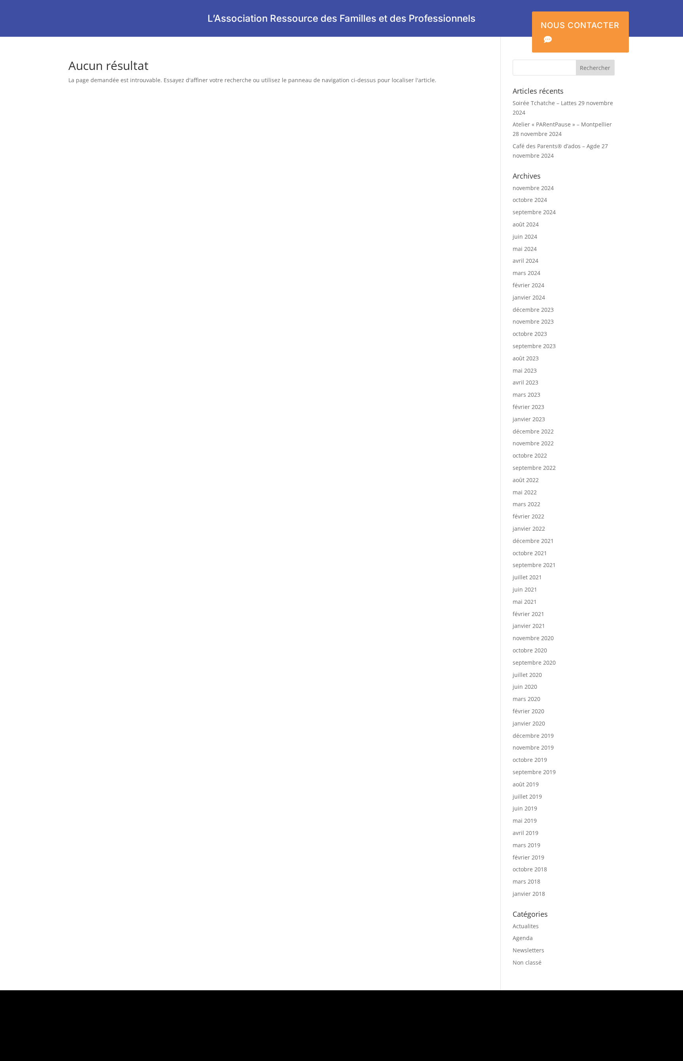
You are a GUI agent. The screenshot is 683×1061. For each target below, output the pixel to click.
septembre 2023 (534, 346)
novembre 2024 (533, 188)
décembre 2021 (533, 541)
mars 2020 (526, 699)
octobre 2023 (530, 333)
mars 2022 (526, 504)
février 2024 (528, 285)
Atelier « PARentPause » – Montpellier (562, 124)
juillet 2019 (527, 796)
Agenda (523, 938)
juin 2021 (525, 589)
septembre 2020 (534, 662)
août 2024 (526, 224)
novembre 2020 (533, 638)
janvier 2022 (529, 528)
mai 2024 (525, 249)
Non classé (527, 962)
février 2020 (528, 711)
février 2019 (528, 857)
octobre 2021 (530, 553)
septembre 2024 (534, 212)
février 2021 (528, 614)
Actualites (526, 926)
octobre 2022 (530, 455)
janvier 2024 (529, 297)
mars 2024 (526, 273)
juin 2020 (525, 686)
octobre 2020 (530, 650)
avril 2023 (525, 382)
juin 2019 (525, 808)
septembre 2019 (534, 772)
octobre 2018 (530, 869)
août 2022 (526, 480)
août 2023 (526, 358)
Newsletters (528, 950)
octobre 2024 (530, 200)
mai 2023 (525, 370)
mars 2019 (526, 845)
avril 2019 (525, 833)
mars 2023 (526, 394)
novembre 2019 (533, 747)
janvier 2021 (529, 625)
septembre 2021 (534, 565)
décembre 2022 (533, 431)
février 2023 (528, 407)
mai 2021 (525, 601)
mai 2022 (525, 492)
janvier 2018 (529, 893)
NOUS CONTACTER (580, 32)
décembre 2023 (533, 309)
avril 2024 (525, 260)
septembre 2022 (534, 467)
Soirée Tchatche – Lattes (545, 103)
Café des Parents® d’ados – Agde (556, 146)
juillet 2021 (527, 577)
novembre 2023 (533, 321)
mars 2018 (526, 881)
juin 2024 (525, 236)
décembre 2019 (533, 735)
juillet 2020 (527, 674)
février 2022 (528, 516)
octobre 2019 (530, 759)
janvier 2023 (529, 419)
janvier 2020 (529, 723)
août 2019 (526, 784)
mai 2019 (525, 820)
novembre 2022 (533, 443)
